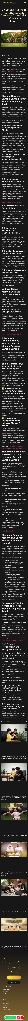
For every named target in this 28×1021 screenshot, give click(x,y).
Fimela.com (5, 1005)
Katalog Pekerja (6, 989)
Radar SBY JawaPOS (7, 1001)
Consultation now (11, 1017)
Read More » (3, 760)
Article (4, 993)
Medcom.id (5, 1007)
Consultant (5, 991)
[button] (25, 2)
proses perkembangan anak (11, 71)
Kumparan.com (6, 1009)
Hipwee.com (6, 1003)
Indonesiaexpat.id (7, 1011)
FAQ (4, 995)
